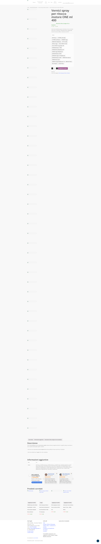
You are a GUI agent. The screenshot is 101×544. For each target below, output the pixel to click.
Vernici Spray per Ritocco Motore (43, 7)
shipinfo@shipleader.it (35, 528)
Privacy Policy (30, 531)
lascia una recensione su (37, 482)
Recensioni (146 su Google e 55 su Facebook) (53, 439)
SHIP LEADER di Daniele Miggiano (35, 475)
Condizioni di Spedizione (48, 528)
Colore (53, 35)
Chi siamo (45, 529)
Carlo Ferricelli (51, 474)
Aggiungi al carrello (63, 68)
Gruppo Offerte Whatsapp (49, 524)
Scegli (41, 502)
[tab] (31, 440)
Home (28, 7)
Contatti (45, 531)
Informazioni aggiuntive (39, 439)
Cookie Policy (30, 532)
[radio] (54, 38)
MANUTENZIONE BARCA (33, 7)
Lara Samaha (35, 537)
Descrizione (31, 439)
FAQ (44, 523)
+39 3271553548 (32, 527)
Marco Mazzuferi (66, 474)
